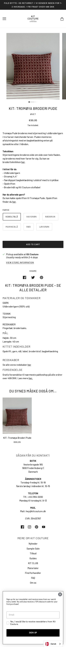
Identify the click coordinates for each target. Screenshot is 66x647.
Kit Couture (32, 254)
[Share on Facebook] (24, 277)
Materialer (33, 568)
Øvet (33, 114)
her (23, 162)
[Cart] (62, 18)
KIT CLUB (33, 563)
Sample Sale (33, 548)
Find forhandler (33, 572)
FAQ (33, 577)
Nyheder (33, 543)
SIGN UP (33, 633)
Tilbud (33, 553)
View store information (20, 262)
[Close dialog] (60, 594)
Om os (33, 582)
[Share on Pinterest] (41, 277)
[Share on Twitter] (33, 277)
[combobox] (53, 644)
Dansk (53, 644)
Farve (6, 210)
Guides (33, 558)
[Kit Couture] (33, 18)
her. (31, 378)
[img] (22, 526)
